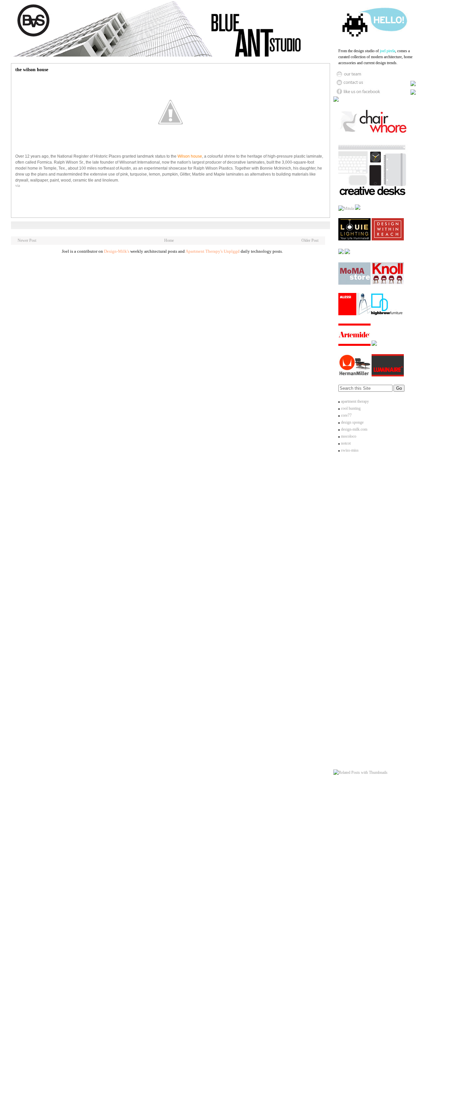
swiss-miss (350, 450)
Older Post (309, 240)
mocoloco (348, 436)
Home (169, 240)
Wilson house (189, 156)
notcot (346, 443)
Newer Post (27, 240)
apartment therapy (355, 401)
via (17, 185)
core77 (346, 415)
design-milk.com (354, 429)
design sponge (352, 422)
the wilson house (31, 69)
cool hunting (351, 408)
